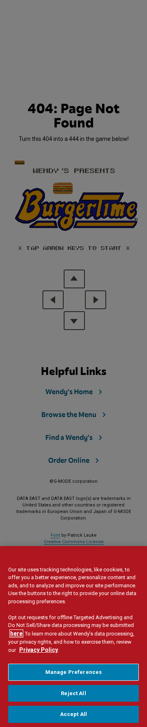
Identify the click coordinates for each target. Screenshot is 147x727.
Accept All (73, 714)
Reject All (73, 693)
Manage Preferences (73, 672)
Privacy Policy (38, 650)
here (16, 633)
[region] (73, 636)
